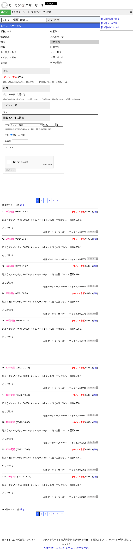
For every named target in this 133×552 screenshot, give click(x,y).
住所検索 (55, 41)
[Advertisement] (61, 188)
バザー (6, 12)
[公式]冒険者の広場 (110, 19)
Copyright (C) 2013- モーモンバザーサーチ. (66, 547)
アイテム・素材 (8, 57)
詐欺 (23, 135)
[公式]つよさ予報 (109, 23)
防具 (2, 47)
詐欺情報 (54, 46)
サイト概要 (56, 52)
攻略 (49, 12)
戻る (22, 205)
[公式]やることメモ (110, 27)
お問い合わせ (57, 57)
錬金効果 (5, 36)
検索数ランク (57, 31)
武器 (2, 42)
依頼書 (3, 63)
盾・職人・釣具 (8, 52)
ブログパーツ (38, 12)
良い (15, 135)
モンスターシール (21, 12)
